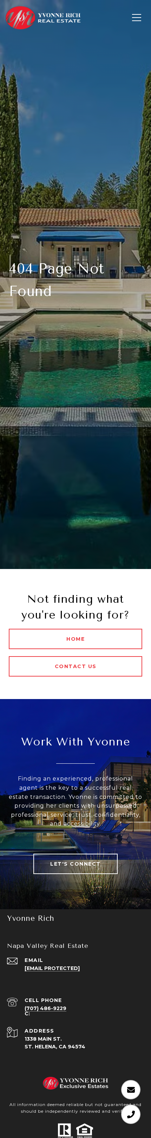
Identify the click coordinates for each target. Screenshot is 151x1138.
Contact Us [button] (76, 666)
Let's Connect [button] (75, 864)
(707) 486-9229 (45, 1008)
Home (75, 639)
